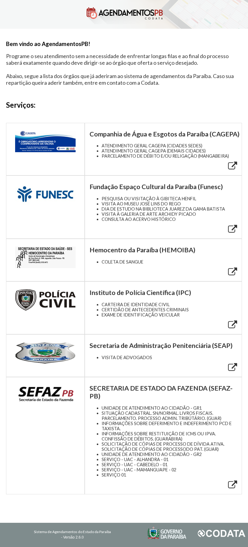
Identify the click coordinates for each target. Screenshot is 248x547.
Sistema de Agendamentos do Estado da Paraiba (72, 531)
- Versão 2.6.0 (72, 537)
